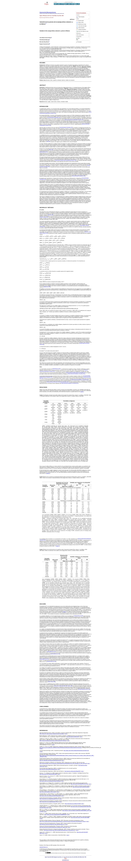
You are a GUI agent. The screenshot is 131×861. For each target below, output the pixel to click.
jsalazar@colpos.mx (44, 847)
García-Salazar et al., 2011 (51, 651)
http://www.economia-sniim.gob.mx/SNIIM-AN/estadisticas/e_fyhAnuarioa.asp (59, 830)
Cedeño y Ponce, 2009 (51, 681)
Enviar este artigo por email (83, 31)
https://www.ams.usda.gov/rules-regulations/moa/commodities (52, 733)
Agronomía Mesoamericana (48, 12)
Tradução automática (82, 29)
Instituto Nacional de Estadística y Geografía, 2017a (76, 373)
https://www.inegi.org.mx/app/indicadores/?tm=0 (49, 798)
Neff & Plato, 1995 (64, 685)
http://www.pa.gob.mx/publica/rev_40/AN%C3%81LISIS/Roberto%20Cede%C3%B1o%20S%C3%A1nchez (61, 747)
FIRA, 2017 (48, 141)
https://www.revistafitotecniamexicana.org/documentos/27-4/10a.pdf (53, 740)
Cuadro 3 (57, 545)
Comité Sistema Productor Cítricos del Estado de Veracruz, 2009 (65, 160)
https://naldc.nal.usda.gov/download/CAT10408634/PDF (55, 814)
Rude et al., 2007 (50, 214)
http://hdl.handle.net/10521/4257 (72, 736)
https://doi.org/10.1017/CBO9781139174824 (48, 774)
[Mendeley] (77, 38)
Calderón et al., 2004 (47, 286)
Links (66, 733)
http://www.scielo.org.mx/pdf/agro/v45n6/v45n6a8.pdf (50, 795)
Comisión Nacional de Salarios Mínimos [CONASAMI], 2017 (75, 372)
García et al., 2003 (88, 231)
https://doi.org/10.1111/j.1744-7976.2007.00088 (80, 817)
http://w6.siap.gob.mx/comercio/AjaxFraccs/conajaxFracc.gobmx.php (53, 827)
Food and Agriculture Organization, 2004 (78, 175)
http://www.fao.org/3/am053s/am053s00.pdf (48, 769)
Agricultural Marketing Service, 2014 (84, 689)
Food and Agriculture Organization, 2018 (54, 117)
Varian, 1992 (51, 149)
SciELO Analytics (81, 16)
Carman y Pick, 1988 (57, 685)
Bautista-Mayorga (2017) (57, 368)
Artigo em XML (81, 22)
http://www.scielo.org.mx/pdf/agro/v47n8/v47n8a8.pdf (50, 781)
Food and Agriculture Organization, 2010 (66, 127)
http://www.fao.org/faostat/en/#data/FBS (72, 771)
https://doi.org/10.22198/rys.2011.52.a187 (48, 791)
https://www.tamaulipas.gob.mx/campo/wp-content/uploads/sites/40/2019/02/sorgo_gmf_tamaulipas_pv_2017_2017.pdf (63, 763)
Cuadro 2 (48, 473)
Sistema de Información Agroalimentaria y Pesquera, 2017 (74, 119)
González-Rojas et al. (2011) (78, 615)
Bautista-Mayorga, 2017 (44, 151)
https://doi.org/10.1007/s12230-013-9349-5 (81, 786)
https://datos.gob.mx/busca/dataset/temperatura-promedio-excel (76, 750)
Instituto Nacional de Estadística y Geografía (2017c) (70, 383)
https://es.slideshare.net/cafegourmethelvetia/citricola (50, 760)
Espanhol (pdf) (81, 20)
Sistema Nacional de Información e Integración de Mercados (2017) (58, 381)
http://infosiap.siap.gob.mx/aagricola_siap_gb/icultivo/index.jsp (52, 824)
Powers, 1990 (70, 685)
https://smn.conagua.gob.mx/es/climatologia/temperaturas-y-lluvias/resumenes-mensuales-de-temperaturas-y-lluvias (63, 821)
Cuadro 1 (82, 391)
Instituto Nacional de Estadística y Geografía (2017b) (80, 379)
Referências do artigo (82, 24)
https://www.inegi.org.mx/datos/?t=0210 (73, 803)
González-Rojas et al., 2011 (51, 661)
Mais (79, 38)
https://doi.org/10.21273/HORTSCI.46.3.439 (79, 784)
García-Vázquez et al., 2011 (55, 653)
